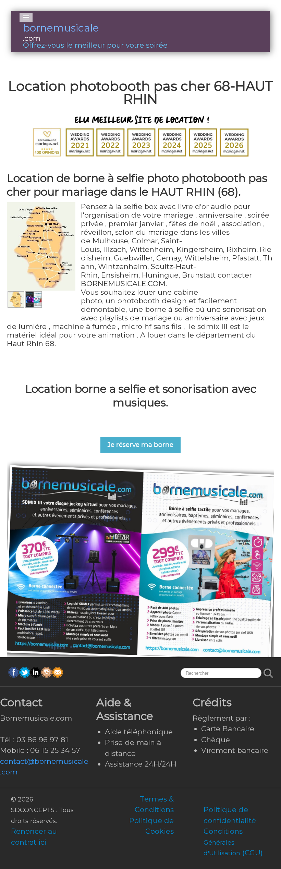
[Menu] (26, 17)
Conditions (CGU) (233, 842)
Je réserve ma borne (140, 445)
